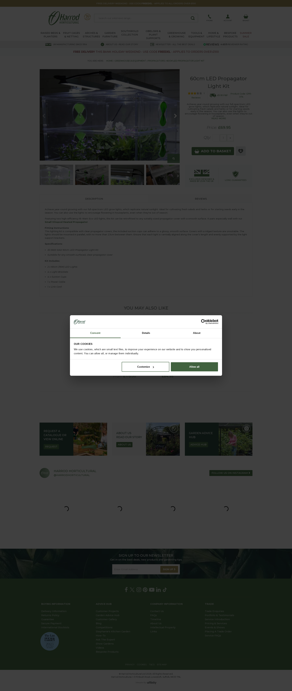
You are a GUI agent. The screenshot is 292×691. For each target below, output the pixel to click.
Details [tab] (146, 332)
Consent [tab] (95, 332)
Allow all (194, 366)
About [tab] (196, 332)
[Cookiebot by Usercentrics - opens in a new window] (203, 321)
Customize (143, 366)
